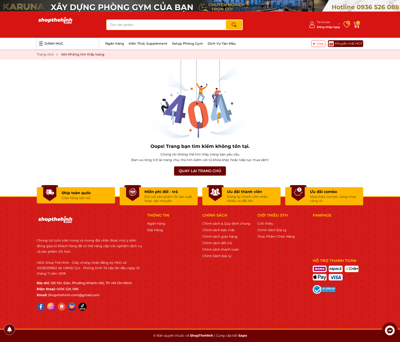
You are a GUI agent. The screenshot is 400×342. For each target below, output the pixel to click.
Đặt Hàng (155, 230)
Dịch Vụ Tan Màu (222, 43)
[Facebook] (41, 307)
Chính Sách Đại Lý (216, 256)
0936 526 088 (67, 289)
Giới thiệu (265, 223)
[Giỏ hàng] (356, 25)
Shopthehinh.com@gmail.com (74, 295)
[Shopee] (62, 307)
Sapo (242, 335)
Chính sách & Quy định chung (226, 223)
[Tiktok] (82, 307)
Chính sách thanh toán (220, 249)
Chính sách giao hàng (220, 236)
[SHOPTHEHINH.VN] (55, 24)
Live (320, 43)
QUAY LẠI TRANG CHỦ (200, 171)
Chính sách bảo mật (218, 230)
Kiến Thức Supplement (148, 43)
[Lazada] (72, 307)
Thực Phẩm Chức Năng (276, 236)
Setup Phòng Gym (187, 43)
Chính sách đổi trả (217, 243)
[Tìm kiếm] (234, 24)
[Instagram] (51, 307)
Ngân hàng (114, 43)
